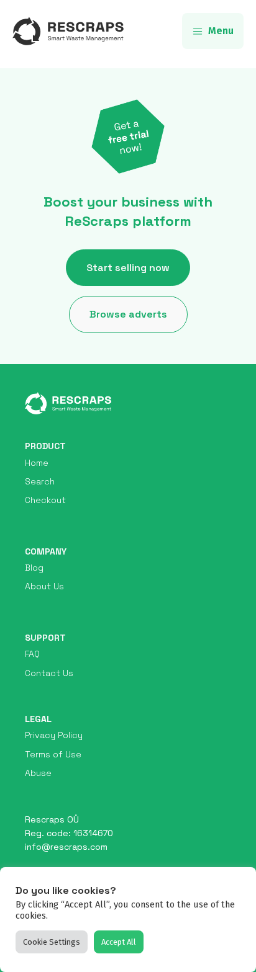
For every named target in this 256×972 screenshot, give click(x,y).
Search (40, 481)
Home (36, 462)
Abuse (38, 772)
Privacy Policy (54, 735)
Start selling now (128, 267)
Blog (34, 567)
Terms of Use (53, 754)
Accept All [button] (118, 942)
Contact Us (49, 673)
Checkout (45, 500)
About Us (44, 586)
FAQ (32, 653)
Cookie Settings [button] (51, 942)
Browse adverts (128, 314)
